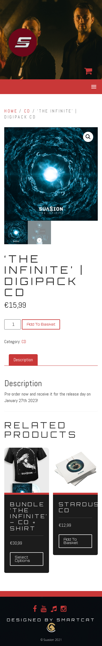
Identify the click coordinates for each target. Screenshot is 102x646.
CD (27, 111)
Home (11, 111)
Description (23, 360)
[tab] (23, 360)
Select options (22, 559)
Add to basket (41, 324)
